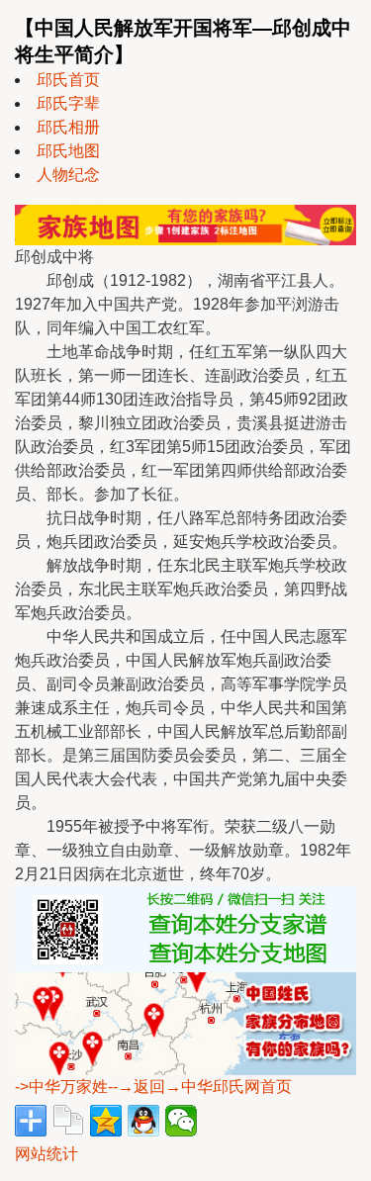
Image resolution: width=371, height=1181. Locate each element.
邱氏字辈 (68, 103)
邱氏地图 (68, 150)
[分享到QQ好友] (143, 1120)
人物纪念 (68, 174)
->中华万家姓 (61, 1086)
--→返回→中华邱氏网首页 (200, 1086)
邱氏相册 (68, 127)
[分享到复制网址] (68, 1120)
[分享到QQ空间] (106, 1120)
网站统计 (46, 1153)
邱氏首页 (68, 79)
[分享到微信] (181, 1120)
